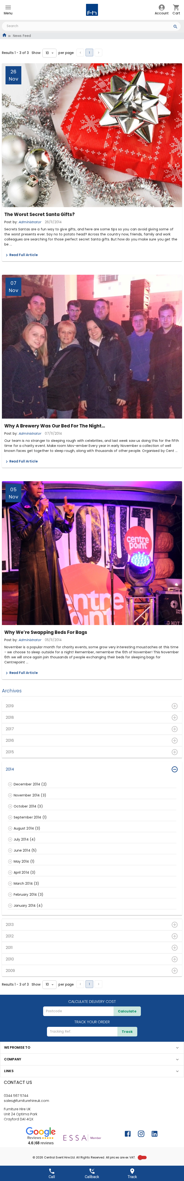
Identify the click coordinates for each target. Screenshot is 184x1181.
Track (127, 1031)
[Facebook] (127, 1133)
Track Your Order (92, 1022)
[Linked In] (154, 1133)
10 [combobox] (47, 53)
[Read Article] (6, 255)
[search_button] (175, 27)
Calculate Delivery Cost (92, 1001)
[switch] (140, 1157)
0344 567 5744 (16, 1095)
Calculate (127, 1011)
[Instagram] (141, 1133)
